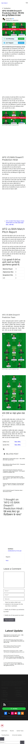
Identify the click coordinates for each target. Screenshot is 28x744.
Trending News (7, 8)
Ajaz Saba (9, 18)
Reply (7, 560)
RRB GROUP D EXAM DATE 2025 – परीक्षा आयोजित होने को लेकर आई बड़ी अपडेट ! (14, 459)
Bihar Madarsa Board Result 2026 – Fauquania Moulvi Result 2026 (14, 465)
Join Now (21, 38)
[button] (27, 3)
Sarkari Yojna (20, 730)
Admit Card (4, 730)
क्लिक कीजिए (17, 442)
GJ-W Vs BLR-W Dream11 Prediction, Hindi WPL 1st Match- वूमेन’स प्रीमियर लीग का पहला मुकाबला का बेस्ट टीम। (14, 478)
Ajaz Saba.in (4, 3)
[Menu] (17, 3)
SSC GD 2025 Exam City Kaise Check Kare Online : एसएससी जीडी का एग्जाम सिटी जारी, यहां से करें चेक (14, 641)
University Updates (17, 735)
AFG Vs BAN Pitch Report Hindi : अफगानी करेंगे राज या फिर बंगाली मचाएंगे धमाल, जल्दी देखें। (15, 222)
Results (12, 730)
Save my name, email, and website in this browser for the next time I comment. (14, 604)
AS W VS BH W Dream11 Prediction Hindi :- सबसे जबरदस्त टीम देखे (13, 491)
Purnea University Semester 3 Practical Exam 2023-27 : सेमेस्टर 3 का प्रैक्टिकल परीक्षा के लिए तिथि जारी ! (13, 485)
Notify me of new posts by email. (14, 615)
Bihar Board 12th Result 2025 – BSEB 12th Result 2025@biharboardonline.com (14, 651)
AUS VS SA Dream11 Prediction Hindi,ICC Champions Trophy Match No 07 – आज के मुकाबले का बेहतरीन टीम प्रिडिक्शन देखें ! (14, 471)
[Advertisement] (14, 82)
